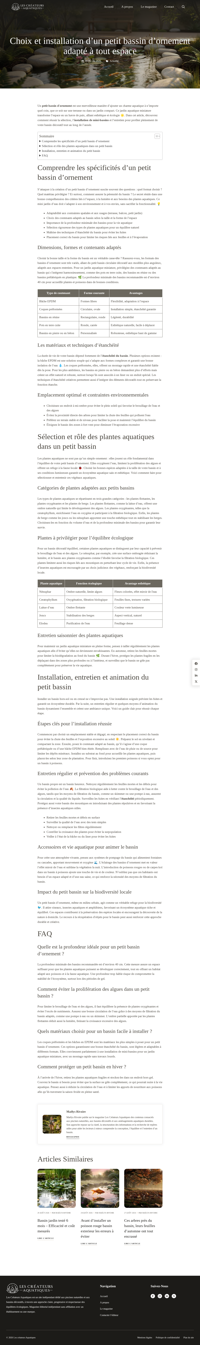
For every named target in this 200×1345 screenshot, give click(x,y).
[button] (183, 6)
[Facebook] (153, 1296)
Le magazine (149, 6)
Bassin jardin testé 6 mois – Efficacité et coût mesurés (56, 1225)
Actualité (114, 61)
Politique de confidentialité (168, 1337)
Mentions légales (144, 1337)
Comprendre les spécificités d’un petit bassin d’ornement (75, 141)
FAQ (45, 155)
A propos (127, 6)
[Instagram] (160, 1296)
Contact (169, 6)
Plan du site (188, 1337)
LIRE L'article (46, 1238)
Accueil (109, 6)
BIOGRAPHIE (72, 1137)
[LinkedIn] (167, 1296)
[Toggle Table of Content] (155, 136)
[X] (174, 1296)
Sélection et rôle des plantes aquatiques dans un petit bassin (77, 146)
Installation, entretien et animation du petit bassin (71, 150)
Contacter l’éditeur (109, 1315)
